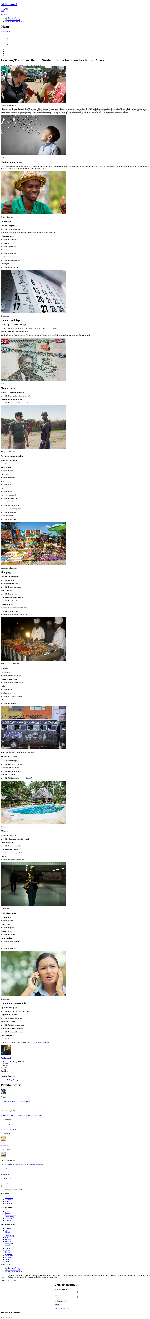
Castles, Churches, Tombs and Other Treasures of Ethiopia (22, 1165)
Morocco (8, 1241)
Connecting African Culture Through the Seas (18, 1101)
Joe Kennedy (37, 65)
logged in (12, 1080)
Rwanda (7, 1250)
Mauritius (8, 1239)
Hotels (7, 1201)
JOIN (2, 11)
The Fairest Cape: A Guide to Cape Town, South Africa (21, 1115)
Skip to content (6, 31)
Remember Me (62, 1301)
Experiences (9, 1198)
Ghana (7, 1234)
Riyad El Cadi (6, 1179)
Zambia (7, 1259)
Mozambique (9, 1243)
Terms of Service (10, 1215)
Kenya (7, 1237)
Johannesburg (9, 1236)
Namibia (7, 1245)
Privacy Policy (9, 1217)
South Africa (9, 1255)
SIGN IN (4, 14)
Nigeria (7, 1248)
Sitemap (7, 1213)
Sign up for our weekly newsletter (38, 1042)
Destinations (9, 1199)
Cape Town (8, 1230)
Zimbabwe (8, 1261)
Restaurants (8, 1203)
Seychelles (8, 1254)
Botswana (8, 1228)
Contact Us (8, 1220)
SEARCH (4, 9)
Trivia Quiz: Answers (9, 1129)
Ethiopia (7, 1232)
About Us (8, 1211)
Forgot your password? (62, 1308)
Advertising (5, 1145)
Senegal (7, 1252)
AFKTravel (9, 4)
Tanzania (8, 1257)
